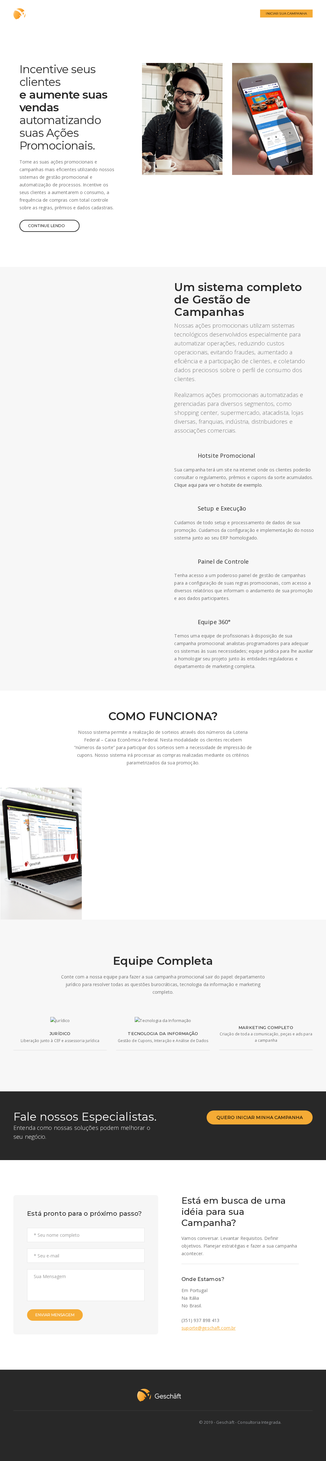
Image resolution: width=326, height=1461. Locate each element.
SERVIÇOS (169, 13)
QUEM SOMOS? (132, 13)
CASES (195, 13)
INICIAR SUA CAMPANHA (286, 13)
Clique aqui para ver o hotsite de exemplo (217, 485)
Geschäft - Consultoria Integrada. (248, 1422)
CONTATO (241, 13)
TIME (217, 13)
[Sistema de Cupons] (41, 854)
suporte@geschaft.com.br (208, 1328)
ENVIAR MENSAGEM (54, 1314)
